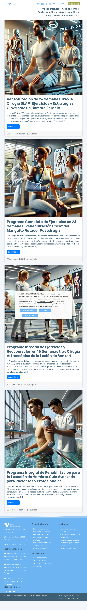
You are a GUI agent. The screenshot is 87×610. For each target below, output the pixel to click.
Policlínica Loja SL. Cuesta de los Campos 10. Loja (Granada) (15, 581)
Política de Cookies (39, 596)
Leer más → (13, 126)
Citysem (76, 598)
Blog (48, 15)
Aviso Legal (26, 596)
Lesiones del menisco (69, 548)
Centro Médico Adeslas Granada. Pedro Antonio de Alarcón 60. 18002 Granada (15, 556)
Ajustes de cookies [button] (28, 310)
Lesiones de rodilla (40, 529)
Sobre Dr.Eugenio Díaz (42, 563)
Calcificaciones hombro (70, 534)
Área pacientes (70, 8)
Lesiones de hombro (41, 531)
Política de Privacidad (12, 596)
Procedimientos (50, 8)
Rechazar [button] (45, 310)
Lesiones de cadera (41, 534)
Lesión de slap (66, 537)
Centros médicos (47, 12)
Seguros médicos (69, 12)
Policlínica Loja (17, 544)
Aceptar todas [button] (30, 315)
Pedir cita (72, 4)
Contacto (61, 3)
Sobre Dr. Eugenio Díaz (66, 15)
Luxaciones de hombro (69, 540)
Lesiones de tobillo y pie (43, 542)
